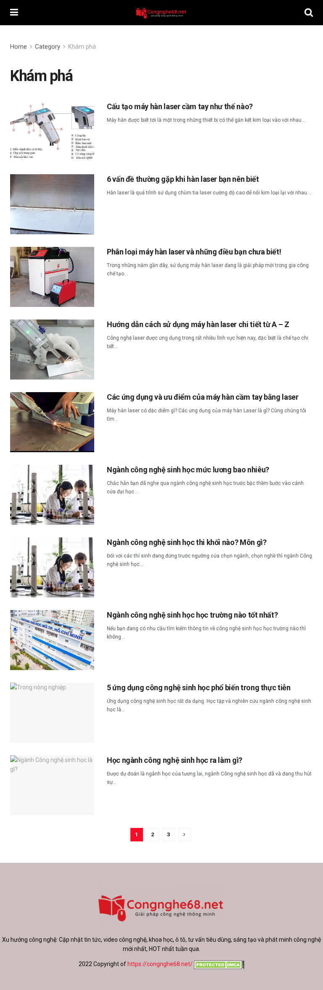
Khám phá (82, 46)
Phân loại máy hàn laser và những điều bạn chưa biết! (194, 251)
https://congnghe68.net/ (160, 964)
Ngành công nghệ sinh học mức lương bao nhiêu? (188, 469)
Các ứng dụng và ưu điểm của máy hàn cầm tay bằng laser (203, 397)
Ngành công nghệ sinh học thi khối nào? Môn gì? (186, 542)
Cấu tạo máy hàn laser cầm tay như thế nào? (180, 106)
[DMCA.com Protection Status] (218, 964)
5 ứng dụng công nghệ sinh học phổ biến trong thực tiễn (199, 687)
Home (18, 46)
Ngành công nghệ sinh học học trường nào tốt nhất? (192, 614)
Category (47, 46)
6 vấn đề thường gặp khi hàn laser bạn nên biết (183, 179)
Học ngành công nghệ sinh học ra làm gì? (174, 760)
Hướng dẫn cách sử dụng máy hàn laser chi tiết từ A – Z (198, 324)
